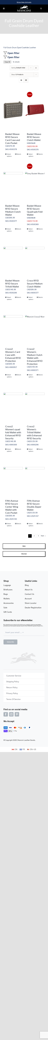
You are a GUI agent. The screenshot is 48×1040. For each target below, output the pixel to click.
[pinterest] (17, 714)
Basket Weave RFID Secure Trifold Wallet (12, 283)
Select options (9, 155)
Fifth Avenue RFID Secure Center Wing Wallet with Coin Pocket (11, 506)
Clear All (7, 62)
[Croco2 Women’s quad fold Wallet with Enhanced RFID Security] (13, 402)
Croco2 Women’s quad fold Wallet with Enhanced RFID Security (13, 432)
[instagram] (11, 714)
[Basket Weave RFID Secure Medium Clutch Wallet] (13, 181)
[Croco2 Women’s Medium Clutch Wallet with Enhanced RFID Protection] (35, 324)
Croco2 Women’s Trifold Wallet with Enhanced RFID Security (34, 432)
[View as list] (26, 80)
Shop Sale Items (24, 2)
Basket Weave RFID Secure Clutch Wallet (34, 137)
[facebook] (5, 714)
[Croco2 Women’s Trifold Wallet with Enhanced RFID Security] (35, 402)
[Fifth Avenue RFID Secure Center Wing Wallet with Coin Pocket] (13, 476)
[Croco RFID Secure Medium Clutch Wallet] (35, 256)
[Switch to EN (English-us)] (31, 749)
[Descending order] (36, 67)
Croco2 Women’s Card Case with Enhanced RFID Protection (13, 354)
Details (19, 154)
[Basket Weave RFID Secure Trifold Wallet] (13, 256)
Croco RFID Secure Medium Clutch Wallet (35, 283)
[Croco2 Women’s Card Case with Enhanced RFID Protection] (13, 324)
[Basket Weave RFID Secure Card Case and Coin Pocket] (13, 110)
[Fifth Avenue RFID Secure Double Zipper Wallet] (35, 476)
